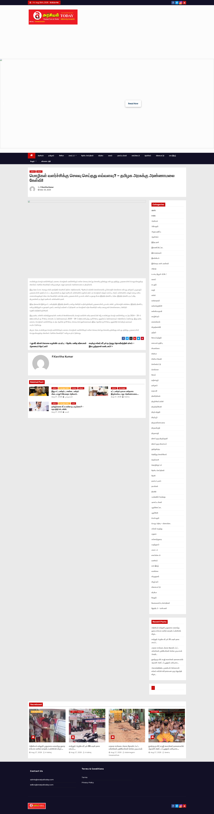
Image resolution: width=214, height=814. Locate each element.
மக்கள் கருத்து (156, 528)
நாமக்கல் (154, 486)
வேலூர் (154, 597)
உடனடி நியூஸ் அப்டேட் (64, 388)
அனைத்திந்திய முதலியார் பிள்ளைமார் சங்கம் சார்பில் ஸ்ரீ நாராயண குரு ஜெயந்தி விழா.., (166, 671)
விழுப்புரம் (154, 582)
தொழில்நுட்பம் (156, 465)
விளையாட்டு (160, 155)
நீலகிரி (153, 491)
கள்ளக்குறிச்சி (156, 306)
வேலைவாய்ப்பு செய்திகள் (160, 603)
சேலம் (153, 375)
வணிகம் (154, 560)
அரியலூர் (154, 226)
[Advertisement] (107, 42)
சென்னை (74, 388)
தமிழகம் (51, 155)
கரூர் (153, 290)
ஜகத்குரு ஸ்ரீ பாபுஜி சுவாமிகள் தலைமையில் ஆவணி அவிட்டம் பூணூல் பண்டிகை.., (166, 747)
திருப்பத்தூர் (155, 412)
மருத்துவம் (155, 544)
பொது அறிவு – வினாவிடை (161, 523)
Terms (84, 777)
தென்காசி (155, 460)
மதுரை (153, 534)
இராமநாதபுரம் (156, 253)
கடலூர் (154, 284)
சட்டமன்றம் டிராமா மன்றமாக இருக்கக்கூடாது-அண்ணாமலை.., (125, 392)
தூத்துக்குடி (155, 449)
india (153, 215)
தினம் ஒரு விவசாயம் (159, 444)
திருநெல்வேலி (156, 406)
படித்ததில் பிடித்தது (158, 497)
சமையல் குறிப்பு (157, 343)
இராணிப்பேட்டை (157, 247)
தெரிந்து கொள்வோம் (159, 454)
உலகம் (110, 155)
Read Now (133, 103)
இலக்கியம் (155, 258)
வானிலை (154, 571)
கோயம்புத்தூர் (122, 388)
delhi (153, 210)
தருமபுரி (154, 391)
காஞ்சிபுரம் (155, 316)
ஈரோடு (153, 269)
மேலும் (32, 161)
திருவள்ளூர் (155, 428)
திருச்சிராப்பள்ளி (157, 401)
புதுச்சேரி (154, 513)
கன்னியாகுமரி (156, 311)
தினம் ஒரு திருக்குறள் (159, 438)
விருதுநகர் (155, 576)
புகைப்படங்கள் (122, 155)
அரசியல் (41, 155)
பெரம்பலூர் (155, 518)
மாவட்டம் (72, 155)
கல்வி (153, 295)
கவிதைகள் (155, 300)
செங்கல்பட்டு (156, 364)
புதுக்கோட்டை (156, 507)
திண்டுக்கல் (155, 396)
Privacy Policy (88, 782)
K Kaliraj (48, 752)
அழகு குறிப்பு (156, 231)
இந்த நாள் (155, 242)
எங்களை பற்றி (46, 161)
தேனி (153, 475)
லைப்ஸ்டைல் (136, 155)
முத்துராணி (69, 397)
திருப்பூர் (154, 417)
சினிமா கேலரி (156, 359)
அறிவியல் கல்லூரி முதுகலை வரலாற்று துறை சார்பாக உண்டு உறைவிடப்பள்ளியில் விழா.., (166, 630)
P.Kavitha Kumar (47, 187)
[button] (3, 103)
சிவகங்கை (155, 348)
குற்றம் (153, 332)
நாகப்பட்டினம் (156, 481)
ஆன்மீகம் (148, 155)
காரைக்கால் (155, 322)
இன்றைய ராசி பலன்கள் (160, 263)
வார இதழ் (172, 155)
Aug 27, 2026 (56, 397)
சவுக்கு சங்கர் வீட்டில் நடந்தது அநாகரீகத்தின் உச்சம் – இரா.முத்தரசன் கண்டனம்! (111, 345)
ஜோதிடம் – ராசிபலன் (159, 608)
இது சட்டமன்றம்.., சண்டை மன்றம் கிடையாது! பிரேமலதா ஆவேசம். (65, 392)
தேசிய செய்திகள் (87, 155)
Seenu (127, 397)
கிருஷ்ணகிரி (156, 327)
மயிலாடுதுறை (156, 539)
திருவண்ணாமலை (158, 422)
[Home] (31, 155)
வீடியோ (100, 155)
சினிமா (61, 155)
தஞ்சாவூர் (155, 380)
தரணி (67, 412)
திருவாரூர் (155, 433)
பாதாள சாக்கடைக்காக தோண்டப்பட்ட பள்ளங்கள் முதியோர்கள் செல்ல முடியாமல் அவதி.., (166, 651)
